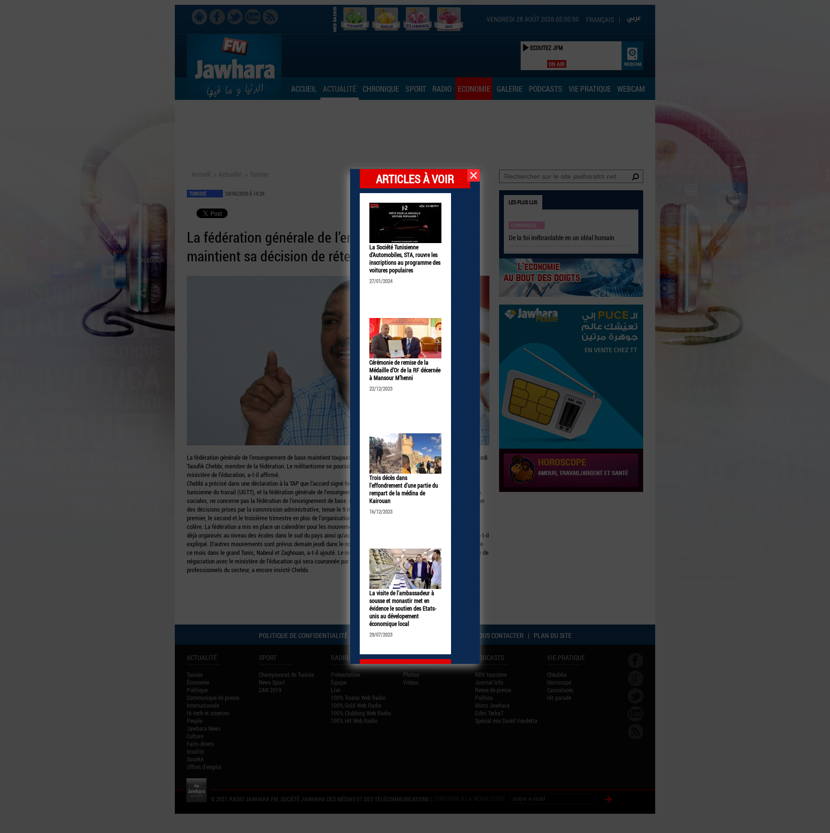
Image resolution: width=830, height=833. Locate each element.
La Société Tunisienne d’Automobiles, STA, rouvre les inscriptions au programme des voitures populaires (404, 258)
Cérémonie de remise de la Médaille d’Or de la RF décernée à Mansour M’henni (404, 369)
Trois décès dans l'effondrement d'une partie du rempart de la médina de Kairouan (403, 489)
